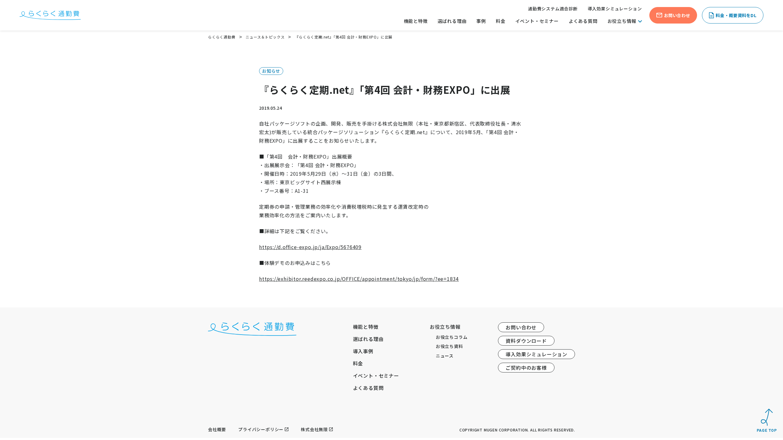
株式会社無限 (314, 429)
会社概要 (217, 429)
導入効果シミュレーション (615, 9)
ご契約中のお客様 (526, 367)
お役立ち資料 (449, 346)
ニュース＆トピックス (265, 36)
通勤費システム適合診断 (553, 9)
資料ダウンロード (526, 340)
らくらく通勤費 (222, 36)
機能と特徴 (416, 21)
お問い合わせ (521, 327)
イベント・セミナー (537, 21)
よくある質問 (583, 21)
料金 (501, 21)
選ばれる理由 (452, 21)
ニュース (445, 356)
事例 (481, 21)
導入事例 (363, 351)
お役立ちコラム (452, 337)
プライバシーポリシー (261, 429)
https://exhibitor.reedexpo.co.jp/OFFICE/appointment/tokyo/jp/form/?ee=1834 (359, 278)
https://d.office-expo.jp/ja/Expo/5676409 (310, 247)
